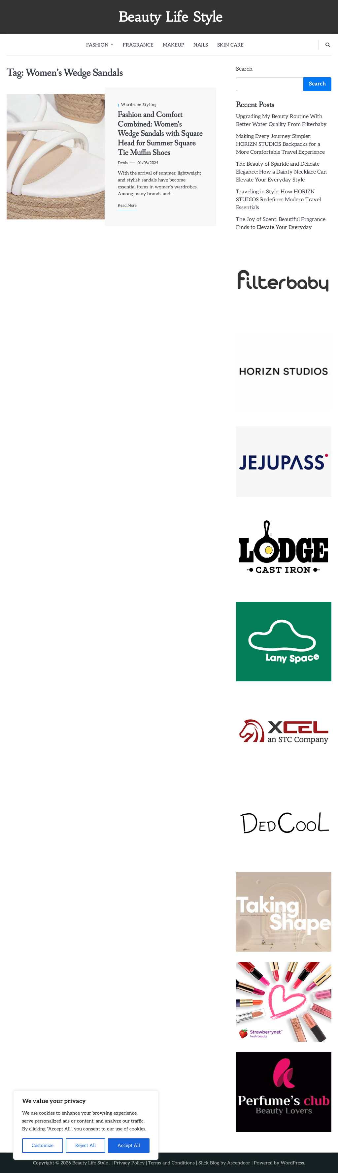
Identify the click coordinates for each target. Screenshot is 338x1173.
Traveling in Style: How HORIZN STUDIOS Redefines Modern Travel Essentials (278, 200)
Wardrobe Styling (139, 105)
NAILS (200, 45)
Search (244, 69)
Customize (42, 1145)
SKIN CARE (230, 45)
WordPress (292, 1163)
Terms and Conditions (171, 1163)
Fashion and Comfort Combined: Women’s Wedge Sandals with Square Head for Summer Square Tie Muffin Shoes (160, 133)
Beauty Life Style (171, 16)
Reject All (85, 1145)
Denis (123, 163)
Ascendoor (238, 1163)
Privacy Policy (129, 1163)
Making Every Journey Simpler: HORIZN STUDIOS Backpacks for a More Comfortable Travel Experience (280, 144)
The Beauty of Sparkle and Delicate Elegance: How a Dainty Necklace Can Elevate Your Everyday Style (281, 172)
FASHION (97, 45)
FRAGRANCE (138, 45)
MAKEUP (173, 45)
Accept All (129, 1145)
